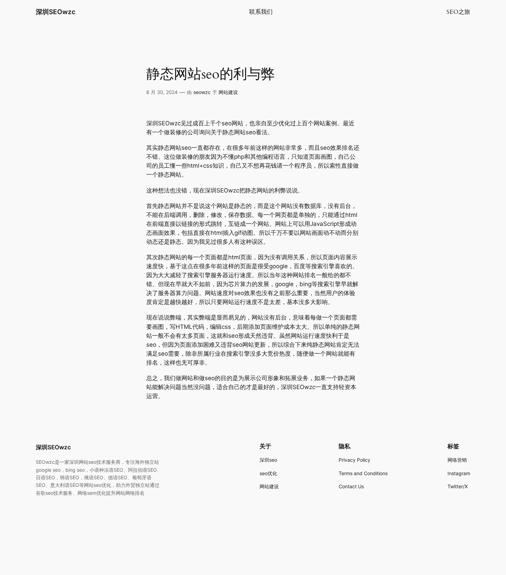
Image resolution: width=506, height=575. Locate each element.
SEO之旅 (458, 12)
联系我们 (261, 12)
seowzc (202, 92)
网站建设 (228, 92)
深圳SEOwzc (55, 12)
